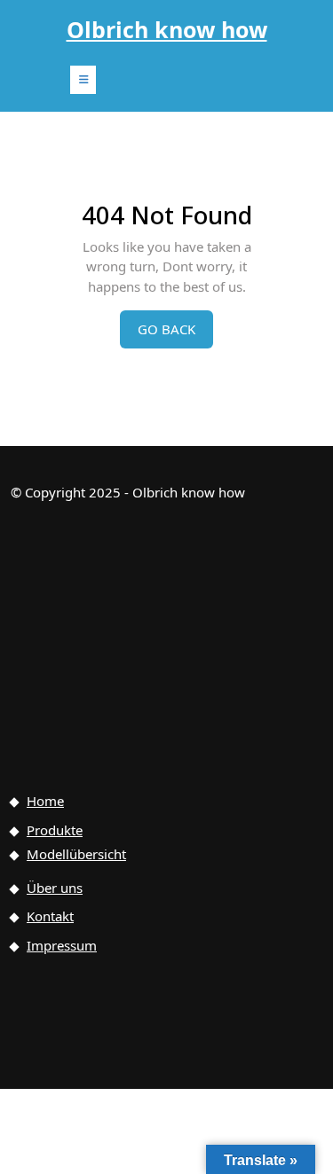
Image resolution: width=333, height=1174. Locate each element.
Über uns (55, 887)
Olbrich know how (167, 29)
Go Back (175, 333)
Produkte (55, 830)
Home (45, 801)
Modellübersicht (76, 854)
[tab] (83, 80)
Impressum (62, 945)
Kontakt (50, 916)
